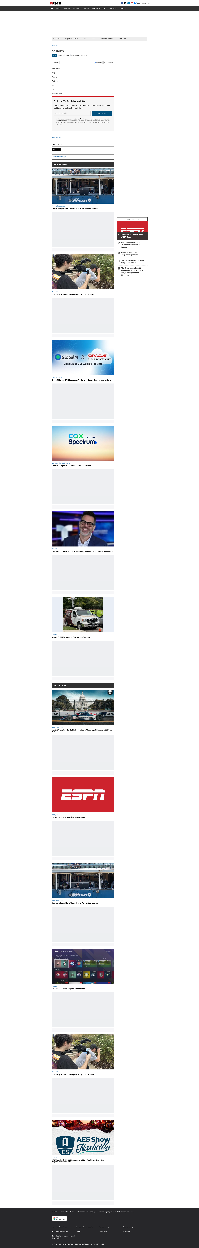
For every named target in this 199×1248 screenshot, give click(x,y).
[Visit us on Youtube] (132, 3)
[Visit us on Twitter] (125, 3)
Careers (78, 1231)
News (58, 8)
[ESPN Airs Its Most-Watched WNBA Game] (132, 230)
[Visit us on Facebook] (122, 3)
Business (55, 45)
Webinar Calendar (107, 39)
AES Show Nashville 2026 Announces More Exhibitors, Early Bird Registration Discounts (132, 271)
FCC (93, 39)
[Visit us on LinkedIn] (128, 3)
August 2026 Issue (71, 39)
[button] (146, 3)
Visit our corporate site (125, 1212)
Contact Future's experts (84, 1227)
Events (86, 8)
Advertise (126, 1231)
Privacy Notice (62, 121)
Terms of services (80, 119)
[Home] (52, 8)
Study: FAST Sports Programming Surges (129, 254)
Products (77, 8)
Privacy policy (104, 1227)
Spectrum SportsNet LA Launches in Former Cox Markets (130, 245)
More (122, 8)
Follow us (99, 62)
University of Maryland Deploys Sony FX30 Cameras (133, 261)
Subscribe (112, 8)
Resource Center (98, 8)
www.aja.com (57, 137)
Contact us (103, 1231)
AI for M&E (123, 39)
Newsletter (110, 62)
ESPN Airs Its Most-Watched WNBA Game (132, 236)
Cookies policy (128, 1227)
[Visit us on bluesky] (135, 3)
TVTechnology (65, 55)
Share (57, 62)
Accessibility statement (60, 1231)
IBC (85, 39)
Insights (67, 8)
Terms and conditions (59, 1227)
